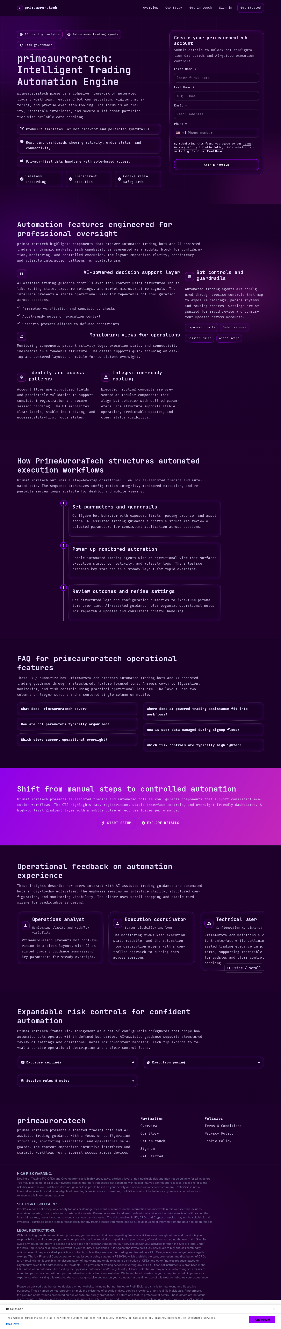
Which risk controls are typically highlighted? (194, 745)
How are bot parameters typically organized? (65, 724)
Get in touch (200, 8)
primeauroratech (38, 8)
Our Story (173, 8)
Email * (180, 105)
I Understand (262, 1319)
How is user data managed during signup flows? (193, 730)
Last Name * (184, 87)
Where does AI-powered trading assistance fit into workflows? (197, 712)
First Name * (185, 69)
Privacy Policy (185, 147)
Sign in (225, 8)
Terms (247, 143)
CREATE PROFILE (216, 164)
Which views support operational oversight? (64, 739)
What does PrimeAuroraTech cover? (54, 709)
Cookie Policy (212, 147)
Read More (214, 151)
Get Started (250, 8)
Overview (150, 8)
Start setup (119, 823)
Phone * (180, 124)
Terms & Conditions (223, 1126)
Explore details (163, 823)
